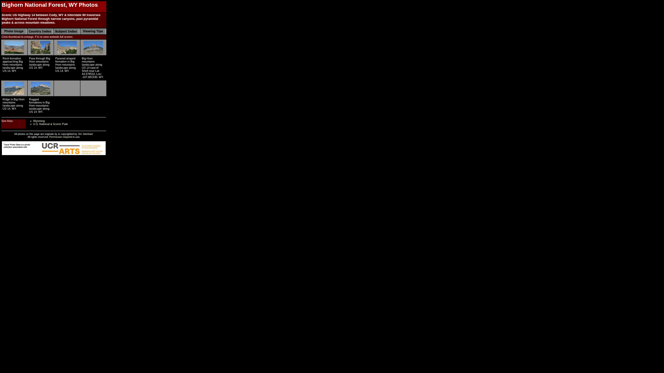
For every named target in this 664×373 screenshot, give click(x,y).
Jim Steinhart (85, 133)
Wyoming (39, 120)
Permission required (60, 136)
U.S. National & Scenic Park (50, 124)
